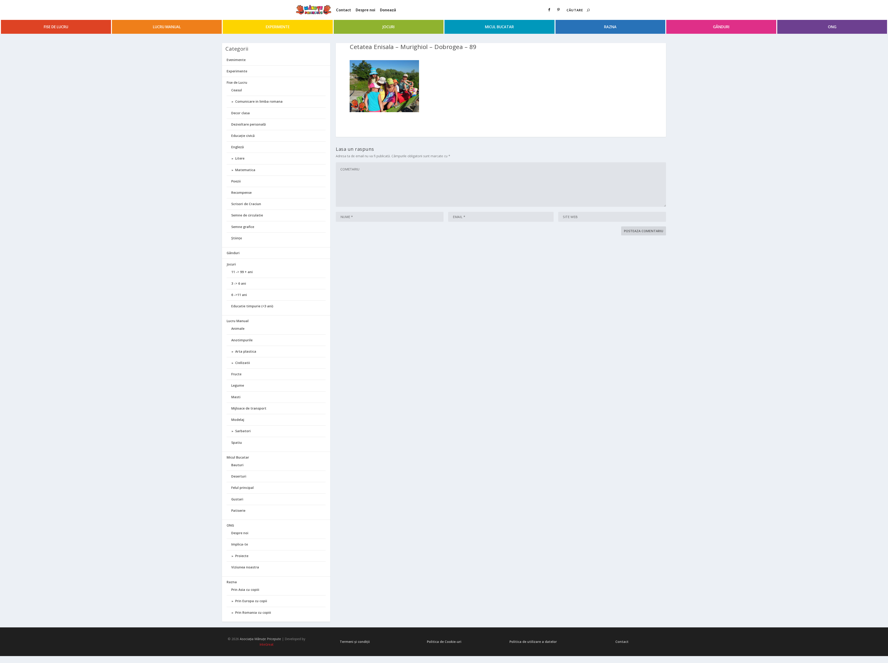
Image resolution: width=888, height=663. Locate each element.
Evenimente (236, 60)
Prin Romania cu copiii (253, 612)
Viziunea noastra (245, 567)
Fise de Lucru (56, 26)
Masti (235, 397)
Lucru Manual (167, 26)
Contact (343, 10)
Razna (610, 26)
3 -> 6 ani (238, 283)
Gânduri (721, 26)
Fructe (236, 374)
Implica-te (239, 544)
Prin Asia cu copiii (245, 589)
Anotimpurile (242, 340)
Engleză (237, 147)
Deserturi (238, 476)
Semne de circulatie (247, 215)
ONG (832, 26)
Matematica (245, 170)
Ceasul (236, 90)
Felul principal (242, 487)
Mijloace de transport (248, 408)
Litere (239, 158)
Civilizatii (242, 363)
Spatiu (236, 442)
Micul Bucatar (499, 26)
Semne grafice (242, 227)
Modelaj (237, 419)
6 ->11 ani (239, 295)
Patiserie (238, 510)
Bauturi (237, 465)
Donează (388, 10)
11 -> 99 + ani (242, 272)
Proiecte (241, 556)
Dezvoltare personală (248, 124)
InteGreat (266, 644)
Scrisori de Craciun (246, 204)
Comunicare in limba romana (259, 101)
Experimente (278, 26)
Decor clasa (240, 113)
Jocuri (388, 26)
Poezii (236, 181)
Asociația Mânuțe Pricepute (260, 639)
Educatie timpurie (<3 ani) (252, 306)
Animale (237, 328)
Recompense (241, 192)
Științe (236, 238)
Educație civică (243, 135)
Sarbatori (243, 431)
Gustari (237, 499)
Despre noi (365, 10)
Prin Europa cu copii (251, 601)
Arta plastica (245, 351)
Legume (237, 385)
